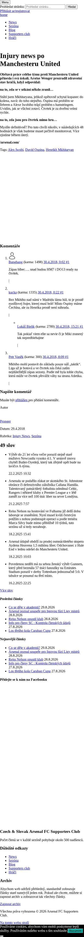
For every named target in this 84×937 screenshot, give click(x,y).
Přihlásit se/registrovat (15, 11)
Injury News (21, 436)
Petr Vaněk (16, 357)
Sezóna (14, 26)
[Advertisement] (42, 197)
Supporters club (19, 34)
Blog (12, 30)
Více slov (6, 590)
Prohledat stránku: (12, 6)
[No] (1, 936)
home (4, 15)
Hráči (12, 38)
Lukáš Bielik (26, 326)
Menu (5, 2)
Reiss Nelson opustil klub (26, 619)
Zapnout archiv (10, 904)
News (13, 22)
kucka (13, 292)
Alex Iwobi (15, 150)
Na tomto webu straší (14, 922)
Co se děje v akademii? (24, 607)
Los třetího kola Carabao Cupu (30, 630)
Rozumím (75, 930)
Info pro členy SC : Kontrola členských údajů (39, 623)
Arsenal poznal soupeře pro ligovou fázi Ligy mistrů (44, 611)
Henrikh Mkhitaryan (60, 150)
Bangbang (16, 262)
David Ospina (34, 150)
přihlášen (21, 400)
